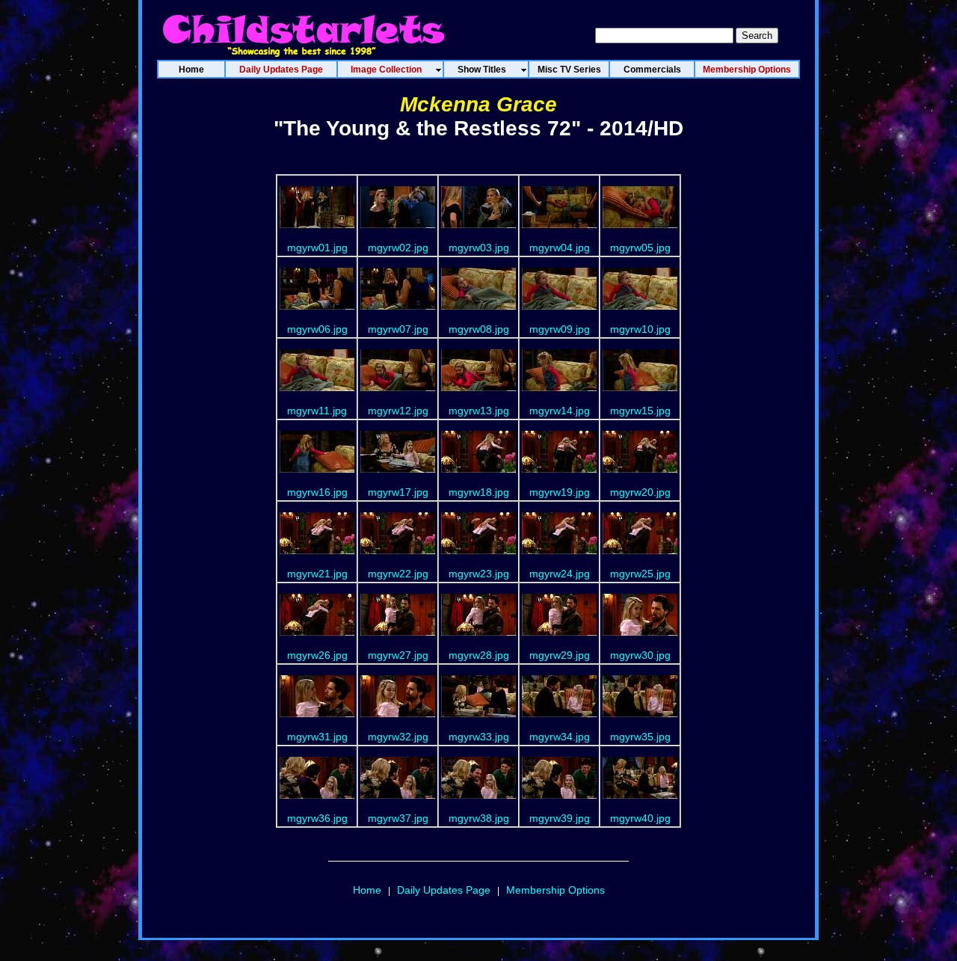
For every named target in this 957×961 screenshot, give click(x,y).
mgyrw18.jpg (479, 492)
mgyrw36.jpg (317, 818)
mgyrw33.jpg (479, 737)
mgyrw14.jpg (559, 411)
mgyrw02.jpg (398, 248)
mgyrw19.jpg (559, 492)
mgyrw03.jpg (479, 248)
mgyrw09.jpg (559, 329)
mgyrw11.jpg (317, 411)
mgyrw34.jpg (559, 737)
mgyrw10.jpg (640, 329)
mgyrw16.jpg (317, 492)
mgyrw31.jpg (317, 737)
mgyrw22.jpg (398, 574)
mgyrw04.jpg (559, 248)
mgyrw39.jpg (559, 818)
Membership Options (555, 890)
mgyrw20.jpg (640, 492)
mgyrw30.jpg (640, 655)
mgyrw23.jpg (479, 574)
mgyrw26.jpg (317, 655)
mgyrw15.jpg (640, 411)
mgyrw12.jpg (398, 411)
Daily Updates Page (443, 890)
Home (367, 890)
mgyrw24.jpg (559, 574)
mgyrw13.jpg (479, 411)
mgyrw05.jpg (640, 248)
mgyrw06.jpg (317, 329)
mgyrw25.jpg (640, 574)
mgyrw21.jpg (317, 574)
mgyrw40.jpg (640, 818)
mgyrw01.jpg (317, 248)
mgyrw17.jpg (398, 492)
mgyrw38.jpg (479, 818)
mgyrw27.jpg (398, 655)
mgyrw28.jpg (479, 655)
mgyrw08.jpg (479, 329)
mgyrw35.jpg (640, 737)
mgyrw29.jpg (559, 655)
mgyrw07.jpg (398, 329)
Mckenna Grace (478, 104)
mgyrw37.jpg (398, 818)
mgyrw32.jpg (398, 737)
